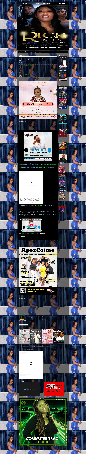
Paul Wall (27, 169)
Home (38, 241)
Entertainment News (43, 51)
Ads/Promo (49, 51)
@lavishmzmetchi (23, 346)
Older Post (55, 241)
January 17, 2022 (36, 349)
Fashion (53, 51)
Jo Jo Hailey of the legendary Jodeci (39, 169)
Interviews (33, 51)
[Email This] (40, 233)
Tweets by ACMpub (22, 315)
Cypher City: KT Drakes (26, 74)
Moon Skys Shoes (43, 167)
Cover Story (20, 52)
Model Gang (63, 51)
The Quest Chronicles (27, 51)
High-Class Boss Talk (33, 52)
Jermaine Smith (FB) (37, 205)
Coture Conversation (23, 212)
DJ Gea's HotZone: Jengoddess (27, 65)
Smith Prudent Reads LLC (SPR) (29, 202)
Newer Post (21, 241)
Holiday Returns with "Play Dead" (27, 60)
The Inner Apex (26, 52)
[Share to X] (42, 233)
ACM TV (37, 51)
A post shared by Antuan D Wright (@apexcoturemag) (31, 377)
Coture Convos (58, 51)
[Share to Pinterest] (44, 233)
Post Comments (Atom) (26, 243)
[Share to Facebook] (43, 233)
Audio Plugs (20, 51)
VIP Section (39, 52)
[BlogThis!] (41, 233)
